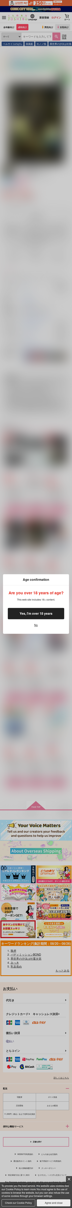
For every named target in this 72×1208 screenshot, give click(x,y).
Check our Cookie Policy (18, 1202)
